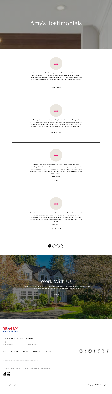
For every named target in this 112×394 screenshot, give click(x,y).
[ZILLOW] (107, 351)
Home (4, 351)
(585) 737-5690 (7, 342)
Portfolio (25, 351)
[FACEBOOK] (81, 351)
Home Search (36, 351)
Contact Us (48, 351)
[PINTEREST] (94, 351)
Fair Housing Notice (9, 360)
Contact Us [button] (56, 294)
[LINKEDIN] (90, 351)
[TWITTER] (103, 351)
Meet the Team (14, 351)
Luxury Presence (15, 385)
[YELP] (98, 351)
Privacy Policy (104, 385)
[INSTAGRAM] (85, 351)
